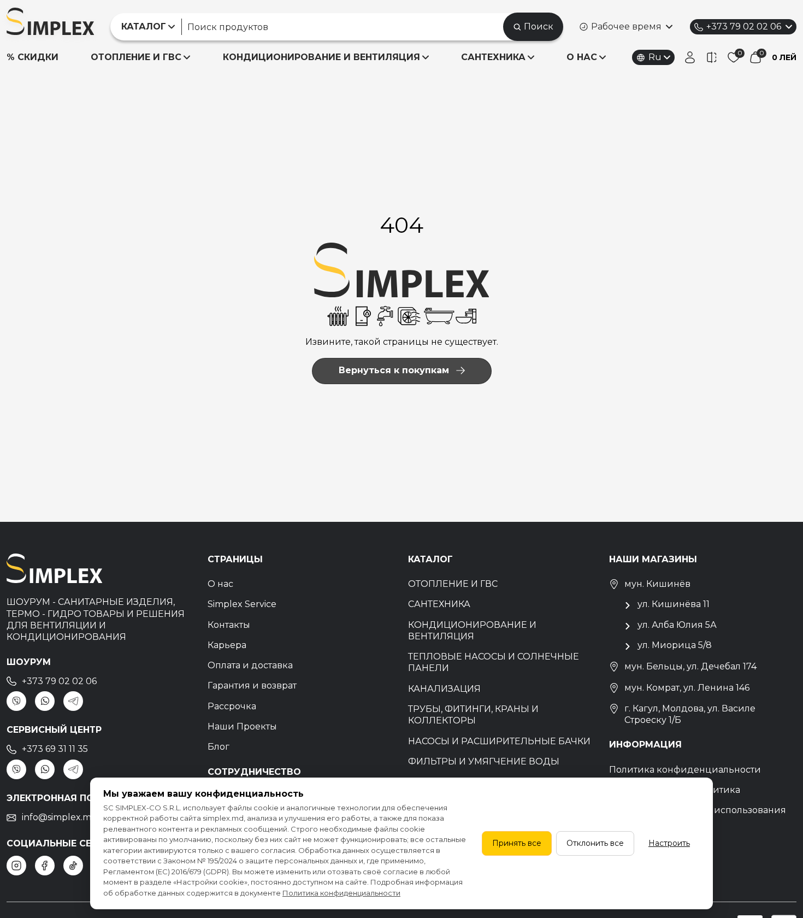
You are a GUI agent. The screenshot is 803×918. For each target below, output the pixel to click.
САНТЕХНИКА (493, 57)
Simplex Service (242, 604)
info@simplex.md (59, 817)
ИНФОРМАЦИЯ (645, 744)
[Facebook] (45, 865)
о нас (581, 57)
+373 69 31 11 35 (55, 749)
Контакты (229, 625)
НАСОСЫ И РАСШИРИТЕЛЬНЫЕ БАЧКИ (499, 741)
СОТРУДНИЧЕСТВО (254, 772)
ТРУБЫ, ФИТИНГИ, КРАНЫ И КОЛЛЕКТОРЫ (473, 715)
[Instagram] (16, 865)
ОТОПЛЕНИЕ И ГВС (136, 57)
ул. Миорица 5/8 (674, 645)
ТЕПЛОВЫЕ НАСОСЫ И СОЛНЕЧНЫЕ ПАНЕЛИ (493, 662)
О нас (220, 584)
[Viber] (16, 701)
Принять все (516, 843)
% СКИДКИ (32, 57)
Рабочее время (626, 26)
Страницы (235, 559)
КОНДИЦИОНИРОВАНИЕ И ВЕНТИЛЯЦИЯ (321, 57)
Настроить (669, 843)
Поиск (538, 26)
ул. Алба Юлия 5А (677, 625)
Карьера (227, 645)
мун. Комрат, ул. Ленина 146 (686, 687)
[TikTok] (73, 865)
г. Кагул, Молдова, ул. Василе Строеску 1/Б (689, 714)
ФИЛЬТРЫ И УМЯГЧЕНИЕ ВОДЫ (483, 761)
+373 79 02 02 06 (743, 26)
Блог (218, 747)
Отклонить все (595, 843)
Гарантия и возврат (252, 685)
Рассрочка (232, 706)
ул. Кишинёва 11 (673, 604)
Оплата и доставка (250, 665)
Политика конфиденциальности (685, 769)
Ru (655, 57)
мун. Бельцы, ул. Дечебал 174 (690, 666)
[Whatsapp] (45, 701)
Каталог (430, 559)
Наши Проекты (242, 726)
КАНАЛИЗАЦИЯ (444, 689)
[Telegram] (73, 701)
